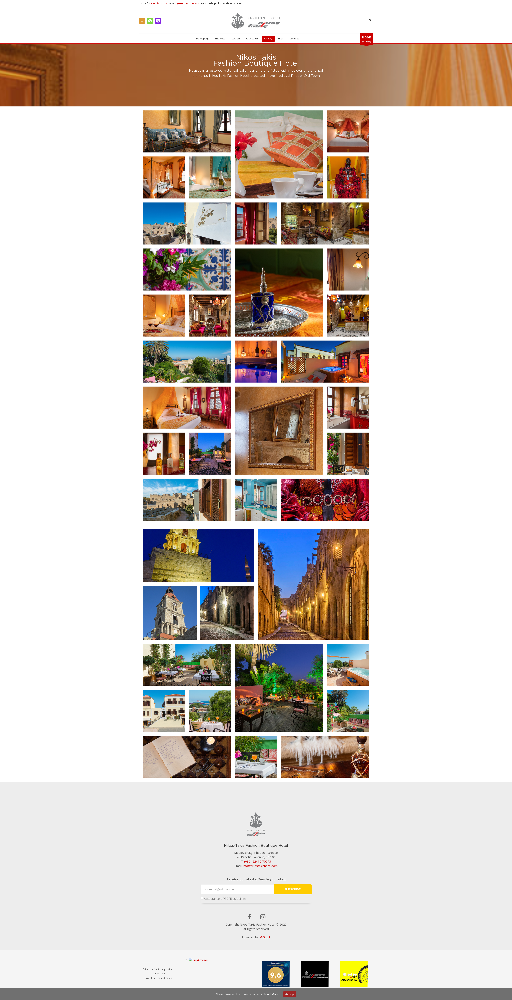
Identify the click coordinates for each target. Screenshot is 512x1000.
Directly (366, 39)
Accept (289, 994)
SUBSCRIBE (292, 889)
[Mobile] (142, 21)
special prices (160, 3)
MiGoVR (264, 937)
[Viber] (158, 21)
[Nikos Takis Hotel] (187, 131)
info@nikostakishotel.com (225, 3)
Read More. (271, 994)
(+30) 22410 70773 (188, 3)
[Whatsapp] (150, 21)
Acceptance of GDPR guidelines (225, 899)
